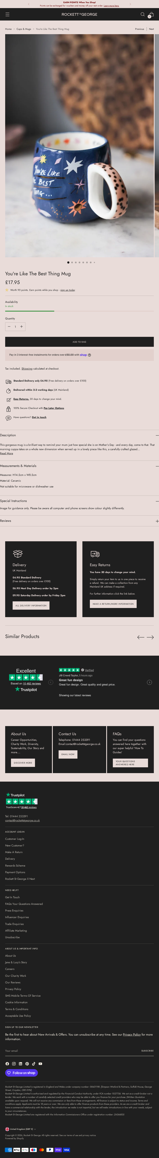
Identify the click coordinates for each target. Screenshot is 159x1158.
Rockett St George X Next (20, 879)
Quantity (10, 318)
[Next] (130, 4)
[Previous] (28, 4)
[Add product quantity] (21, 327)
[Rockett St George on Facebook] (7, 1064)
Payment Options (15, 872)
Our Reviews (12, 982)
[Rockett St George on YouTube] (40, 1064)
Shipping (27, 369)
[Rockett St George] (79, 14)
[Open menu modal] (7, 14)
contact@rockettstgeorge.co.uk (22, 820)
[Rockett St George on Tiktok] (34, 1064)
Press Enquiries (14, 911)
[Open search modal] (143, 14)
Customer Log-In (14, 839)
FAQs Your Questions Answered (24, 904)
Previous (139, 29)
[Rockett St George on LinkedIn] (20, 1064)
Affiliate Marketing (16, 931)
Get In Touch (12, 897)
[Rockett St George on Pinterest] (27, 1064)
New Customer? (14, 845)
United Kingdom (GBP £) (21, 1129)
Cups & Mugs (24, 29)
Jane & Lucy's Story (16, 962)
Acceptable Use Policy (18, 1016)
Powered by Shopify (14, 1138)
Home (8, 29)
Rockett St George (32, 1135)
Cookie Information (16, 1002)
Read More (6, 453)
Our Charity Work (15, 976)
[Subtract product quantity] (9, 327)
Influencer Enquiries (17, 917)
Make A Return (14, 852)
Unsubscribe (12, 937)
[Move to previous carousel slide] (140, 637)
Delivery (10, 859)
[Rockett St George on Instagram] (14, 1064)
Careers (9, 969)
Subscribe (147, 1050)
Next (151, 29)
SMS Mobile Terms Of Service (23, 996)
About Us (10, 956)
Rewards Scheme (15, 866)
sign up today (67, 290)
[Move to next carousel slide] (150, 637)
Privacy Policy (13, 989)
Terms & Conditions (16, 1009)
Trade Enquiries (14, 924)
